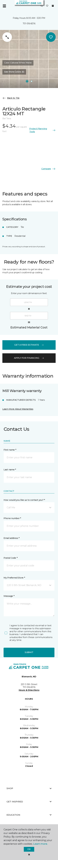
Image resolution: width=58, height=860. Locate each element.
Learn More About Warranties (17, 409)
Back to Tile (13, 98)
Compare (46, 168)
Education (13, 815)
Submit (29, 652)
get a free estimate (26, 344)
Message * (9, 596)
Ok (28, 849)
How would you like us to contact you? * (24, 500)
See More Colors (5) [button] (14, 71)
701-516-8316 (29, 23)
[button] (41, 6)
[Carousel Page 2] (31, 81)
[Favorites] (47, 6)
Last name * (10, 470)
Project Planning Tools (38, 130)
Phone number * (12, 518)
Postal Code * (10, 558)
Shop (10, 788)
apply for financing (26, 358)
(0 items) (53, 6)
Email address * (11, 538)
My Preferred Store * (14, 578)
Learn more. (40, 843)
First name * (10, 450)
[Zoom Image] (7, 37)
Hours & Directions (29, 690)
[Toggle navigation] (4, 6)
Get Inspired (15, 801)
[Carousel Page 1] (27, 81)
